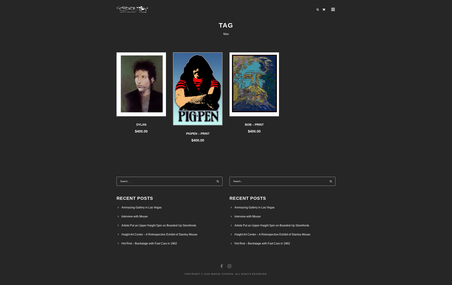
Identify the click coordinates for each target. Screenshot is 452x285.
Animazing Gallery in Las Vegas (141, 207)
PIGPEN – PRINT (197, 133)
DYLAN (141, 124)
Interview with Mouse (134, 216)
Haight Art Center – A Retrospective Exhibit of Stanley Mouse (159, 234)
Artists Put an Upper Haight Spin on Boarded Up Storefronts (158, 225)
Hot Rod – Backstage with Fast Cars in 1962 (149, 243)
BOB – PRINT (254, 124)
